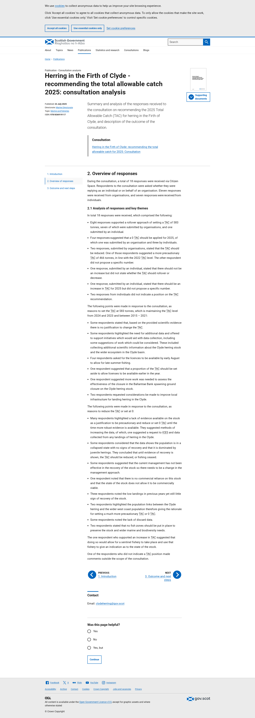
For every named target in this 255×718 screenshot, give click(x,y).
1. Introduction (54, 174)
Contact (74, 689)
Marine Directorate (64, 107)
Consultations (131, 50)
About (48, 50)
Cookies (85, 689)
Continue (94, 659)
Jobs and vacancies (122, 689)
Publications (84, 50)
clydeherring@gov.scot (110, 603)
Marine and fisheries (60, 111)
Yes (95, 631)
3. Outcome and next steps (61, 188)
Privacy (138, 689)
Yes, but (98, 647)
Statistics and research (107, 50)
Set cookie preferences (121, 28)
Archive (63, 689)
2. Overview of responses (60, 181)
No (95, 639)
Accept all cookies (57, 28)
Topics (59, 50)
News (70, 50)
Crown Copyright (101, 689)
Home (47, 59)
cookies (60, 6)
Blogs (146, 50)
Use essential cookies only (88, 28)
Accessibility (50, 689)
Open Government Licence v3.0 (95, 702)
